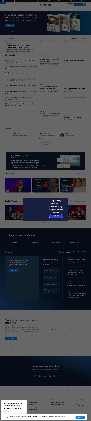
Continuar (80, 417)
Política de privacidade (18, 418)
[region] (45, 417)
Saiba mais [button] (11, 411)
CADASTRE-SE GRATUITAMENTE (56, 216)
